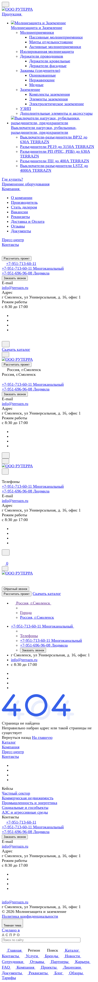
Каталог (9, 742)
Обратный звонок (15, 589)
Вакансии (19, 212)
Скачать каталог (16, 349)
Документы (21, 231)
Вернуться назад (16, 737)
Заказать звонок (15, 278)
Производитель (24, 202)
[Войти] (4, 558)
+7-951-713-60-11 (21, 263)
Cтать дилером (24, 207)
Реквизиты (20, 216)
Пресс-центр (13, 751)
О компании (21, 197)
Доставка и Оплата (27, 221)
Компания (10, 747)
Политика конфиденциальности (30, 916)
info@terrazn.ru (15, 287)
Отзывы (18, 226)
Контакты (10, 756)
